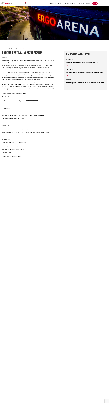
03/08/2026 (69, 69)
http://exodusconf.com (31, 100)
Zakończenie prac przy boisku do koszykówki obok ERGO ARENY (82, 62)
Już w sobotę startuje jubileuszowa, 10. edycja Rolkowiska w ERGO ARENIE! (85, 83)
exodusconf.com (21, 93)
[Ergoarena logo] (7, 3)
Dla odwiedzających (70, 3)
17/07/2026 (69, 80)
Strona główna (5, 48)
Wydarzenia (51, 3)
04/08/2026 (69, 59)
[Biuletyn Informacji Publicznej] (100, 3)
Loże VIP (95, 3)
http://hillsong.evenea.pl (44, 132)
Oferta (80, 3)
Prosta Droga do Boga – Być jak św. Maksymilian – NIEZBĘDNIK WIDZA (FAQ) (84, 73)
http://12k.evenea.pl (39, 115)
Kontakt (88, 3)
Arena (59, 3)
